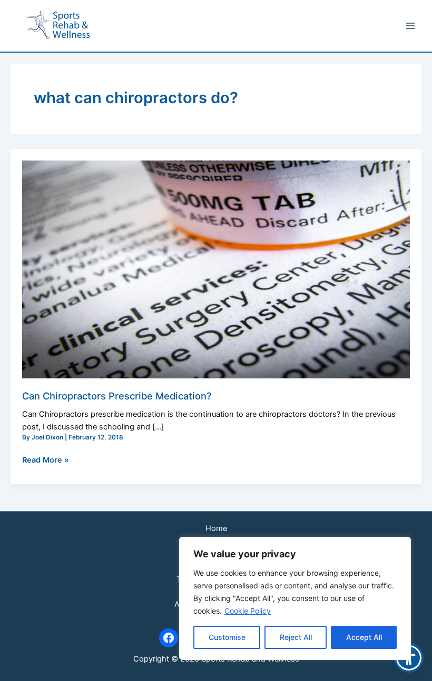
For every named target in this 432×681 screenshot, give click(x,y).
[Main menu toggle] (410, 26)
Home (216, 528)
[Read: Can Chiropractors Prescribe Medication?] (216, 269)
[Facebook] (168, 637)
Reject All (296, 637)
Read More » (45, 459)
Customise (227, 637)
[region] (295, 598)
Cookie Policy (247, 610)
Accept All (364, 637)
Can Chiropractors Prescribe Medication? (117, 396)
